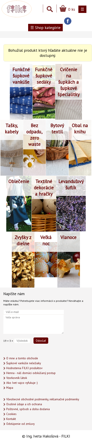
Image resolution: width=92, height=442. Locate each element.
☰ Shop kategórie (45, 27)
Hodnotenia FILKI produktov (24, 368)
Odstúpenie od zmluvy (20, 424)
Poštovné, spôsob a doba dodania (28, 409)
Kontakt (11, 419)
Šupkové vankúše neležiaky (23, 363)
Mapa (9, 388)
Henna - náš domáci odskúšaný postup (31, 373)
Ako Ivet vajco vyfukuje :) (22, 383)
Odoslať (41, 341)
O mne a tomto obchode (22, 358)
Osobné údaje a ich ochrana (24, 404)
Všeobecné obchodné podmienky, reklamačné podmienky (42, 399)
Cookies (11, 414)
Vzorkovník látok (16, 378)
